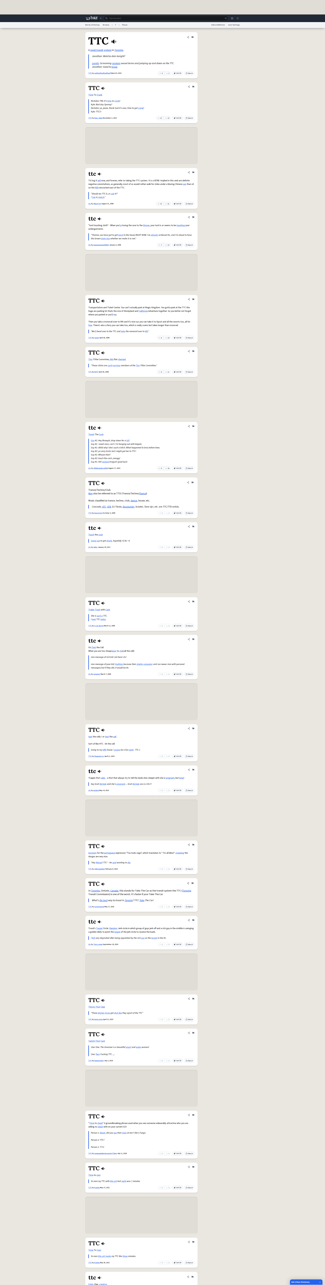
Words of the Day (92, 25)
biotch (101, 197)
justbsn (96, 790)
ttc (89, 203)
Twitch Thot (94, 1041)
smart (128, 1047)
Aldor (95, 547)
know (114, 67)
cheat (100, 1123)
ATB (109, 507)
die (128, 862)
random (116, 63)
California (143, 311)
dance (134, 500)
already (154, 235)
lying (181, 778)
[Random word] (225, 18)
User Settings (234, 25)
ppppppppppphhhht (101, 245)
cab (112, 193)
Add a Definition (218, 25)
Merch (190, 73)
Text (94, 647)
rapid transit (96, 50)
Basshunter (128, 507)
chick (124, 1132)
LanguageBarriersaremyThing (105, 1153)
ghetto (140, 664)
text (90, 736)
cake (103, 778)
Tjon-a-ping (97, 944)
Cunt (103, 1041)
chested (122, 359)
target (117, 932)
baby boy (105, 238)
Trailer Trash (94, 609)
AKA (111, 359)
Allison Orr (97, 203)
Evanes (97, 1187)
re (121, 225)
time (109, 101)
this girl (113, 1181)
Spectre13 (98, 513)
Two (97, 1054)
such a (100, 615)
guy (143, 938)
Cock (101, 434)
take (123, 331)
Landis (95, 63)
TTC (90, 73)
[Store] (232, 18)
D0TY (96, 372)
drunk (109, 540)
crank (117, 101)
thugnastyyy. (99, 756)
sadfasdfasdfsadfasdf (102, 73)
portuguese (109, 853)
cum (98, 1175)
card (110, 365)
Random (113, 928)
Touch (91, 434)
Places (124, 25)
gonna (117, 749)
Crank (99, 94)
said (114, 862)
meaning (180, 853)
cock (100, 534)
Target (99, 928)
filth (97, 187)
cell (114, 736)
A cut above (98, 626)
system (107, 50)
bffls (105, 749)
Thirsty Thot (94, 1007)
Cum (99, 1250)
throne (146, 225)
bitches (101, 1013)
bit (127, 440)
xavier (96, 338)
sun (184, 184)
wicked (105, 461)
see (115, 1132)
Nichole (103, 784)
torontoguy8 (99, 906)
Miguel (99, 862)
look (94, 619)
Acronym (92, 853)
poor (114, 651)
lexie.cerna (98, 1019)
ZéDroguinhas (99, 869)
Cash (107, 609)
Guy (92, 440)
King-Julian (98, 118)
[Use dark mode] (237, 18)
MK (146, 331)
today (103, 619)
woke (138, 1047)
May (90, 493)
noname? (96, 674)
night (131, 749)
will (99, 180)
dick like (118, 1013)
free (90, 325)
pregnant (170, 778)
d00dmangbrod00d (100, 468)
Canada (114, 891)
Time (90, 94)
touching (180, 225)
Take (141, 900)
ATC (104, 507)
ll (112, 314)
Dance (143, 493)
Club (103, 1007)
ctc (120, 651)
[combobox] (166, 18)
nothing (119, 664)
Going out (95, 540)
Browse (106, 25)
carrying (116, 365)
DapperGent (99, 1060)
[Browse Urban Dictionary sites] (93, 18)
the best (103, 900)
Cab (94, 197)
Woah (102, 1132)
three (125, 1256)
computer (147, 664)
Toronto (118, 50)
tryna (107, 1013)
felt (93, 938)
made (108, 1256)
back (120, 235)
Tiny (90, 359)
